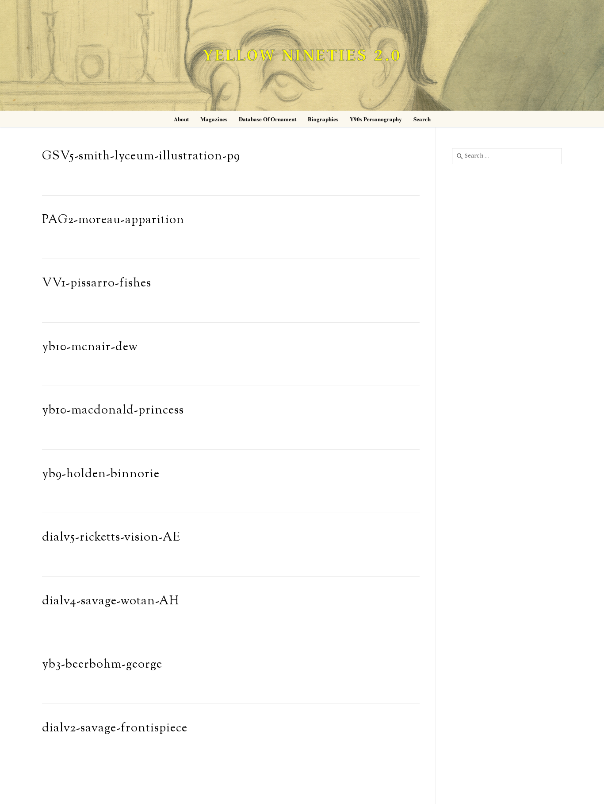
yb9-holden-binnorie (101, 474)
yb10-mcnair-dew (90, 347)
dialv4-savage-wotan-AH (110, 601)
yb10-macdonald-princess (113, 410)
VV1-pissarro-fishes (96, 283)
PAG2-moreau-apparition (113, 220)
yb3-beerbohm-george (102, 664)
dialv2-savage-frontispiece (114, 728)
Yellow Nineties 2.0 (302, 56)
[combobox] (507, 156)
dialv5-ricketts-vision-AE (111, 537)
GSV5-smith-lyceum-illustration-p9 (141, 156)
